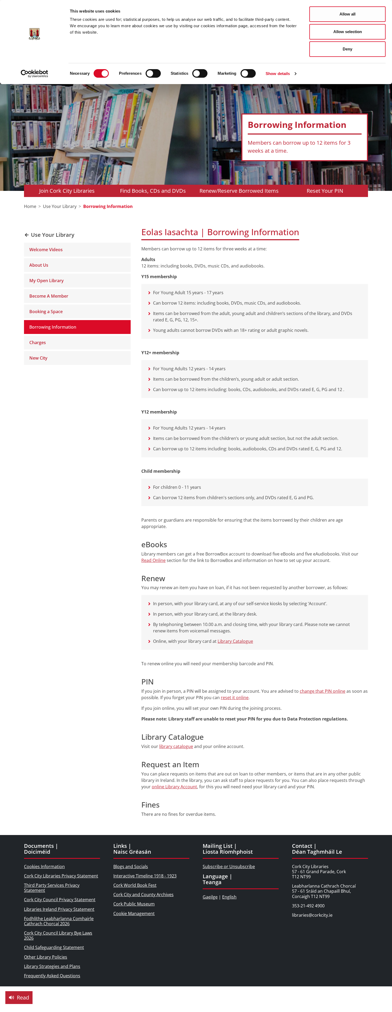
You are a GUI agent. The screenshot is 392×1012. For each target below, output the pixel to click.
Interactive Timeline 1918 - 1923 (145, 876)
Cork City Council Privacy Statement (59, 900)
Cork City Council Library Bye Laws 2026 (58, 935)
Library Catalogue (235, 641)
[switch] (153, 73)
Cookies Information (44, 866)
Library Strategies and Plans (52, 966)
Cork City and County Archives (143, 894)
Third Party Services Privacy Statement (51, 887)
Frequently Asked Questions (52, 976)
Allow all (347, 14)
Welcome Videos (46, 250)
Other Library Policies (45, 957)
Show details (278, 73)
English (229, 897)
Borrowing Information (52, 327)
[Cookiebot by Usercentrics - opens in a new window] (34, 74)
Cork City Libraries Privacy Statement (61, 876)
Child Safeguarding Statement (54, 947)
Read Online (153, 560)
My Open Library (46, 280)
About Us (38, 265)
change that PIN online (322, 691)
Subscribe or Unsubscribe (229, 866)
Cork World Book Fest (135, 885)
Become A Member (48, 296)
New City (38, 358)
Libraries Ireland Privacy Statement (59, 909)
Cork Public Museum (134, 904)
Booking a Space (46, 311)
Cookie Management (134, 913)
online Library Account (174, 787)
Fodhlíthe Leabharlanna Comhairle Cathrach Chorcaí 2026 (59, 921)
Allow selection (347, 31)
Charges (37, 342)
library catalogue (176, 746)
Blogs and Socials (130, 866)
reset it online (235, 697)
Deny (347, 49)
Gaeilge (210, 897)
